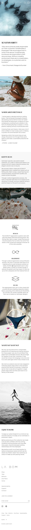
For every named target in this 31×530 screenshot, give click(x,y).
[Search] (25, 3)
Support (4, 488)
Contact (4, 490)
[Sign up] (28, 501)
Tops (3, 474)
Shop (3, 472)
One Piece (4, 478)
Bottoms (4, 476)
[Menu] (2, 2)
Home (3, 481)
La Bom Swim (8, 524)
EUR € (3, 519)
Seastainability (6, 486)
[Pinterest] (6, 506)
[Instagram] (2, 506)
